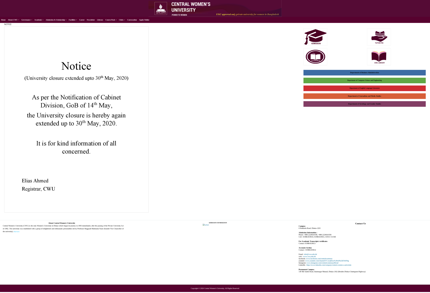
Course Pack (110, 20)
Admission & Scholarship (55, 20)
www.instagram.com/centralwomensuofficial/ (322, 263)
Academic (38, 20)
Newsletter (91, 20)
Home (3, 20)
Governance (26, 20)
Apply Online (425, 2)
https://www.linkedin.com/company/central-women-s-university (328, 265)
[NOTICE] (77, 213)
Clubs (121, 20)
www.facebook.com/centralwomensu (319, 259)
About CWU (13, 20)
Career (82, 20)
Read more (16, 231)
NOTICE (7, 24)
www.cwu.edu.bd (309, 256)
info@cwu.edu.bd (310, 254)
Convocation (132, 20)
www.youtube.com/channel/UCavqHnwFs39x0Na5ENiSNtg (327, 261)
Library (100, 20)
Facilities (72, 20)
